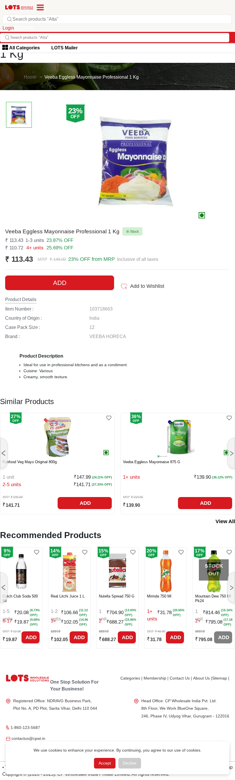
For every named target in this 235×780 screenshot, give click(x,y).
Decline (129, 763)
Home (30, 77)
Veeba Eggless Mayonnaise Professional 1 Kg (91, 77)
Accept (105, 763)
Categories (131, 678)
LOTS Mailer (64, 47)
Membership (156, 678)
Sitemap (220, 678)
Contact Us (181, 678)
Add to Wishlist (147, 286)
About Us (202, 678)
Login (8, 28)
